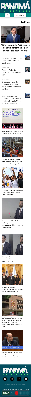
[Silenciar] (20, 393)
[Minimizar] (24, 393)
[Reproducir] (16, 393)
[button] (7, 15)
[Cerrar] (27, 393)
